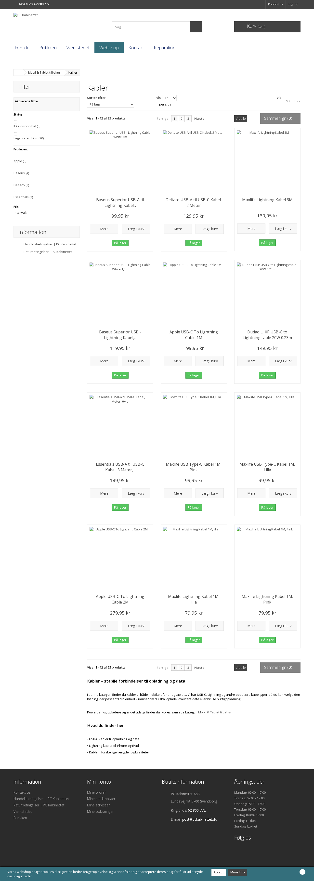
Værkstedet (78, 48)
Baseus (21, 173)
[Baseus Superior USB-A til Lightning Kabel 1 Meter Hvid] (120, 161)
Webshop (109, 48)
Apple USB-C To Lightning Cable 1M (194, 334)
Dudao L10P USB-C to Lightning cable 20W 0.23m (267, 334)
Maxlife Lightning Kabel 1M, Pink (267, 599)
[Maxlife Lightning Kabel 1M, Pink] (267, 557)
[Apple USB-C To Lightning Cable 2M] (120, 557)
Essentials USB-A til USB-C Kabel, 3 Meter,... (120, 467)
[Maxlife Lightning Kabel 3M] (267, 161)
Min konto (99, 781)
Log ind (293, 4)
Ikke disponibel (26, 126)
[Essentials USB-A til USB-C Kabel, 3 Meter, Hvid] (120, 425)
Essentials (23, 197)
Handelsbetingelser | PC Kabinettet (49, 244)
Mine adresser (98, 805)
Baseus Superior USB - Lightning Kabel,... (120, 334)
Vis (158, 97)
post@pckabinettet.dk (199, 819)
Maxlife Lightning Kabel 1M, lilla (194, 599)
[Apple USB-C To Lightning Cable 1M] (193, 293)
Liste (297, 101)
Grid (288, 101)
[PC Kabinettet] (58, 25)
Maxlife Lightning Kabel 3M (267, 199)
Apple (19, 161)
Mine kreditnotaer (101, 798)
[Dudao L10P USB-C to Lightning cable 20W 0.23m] (267, 293)
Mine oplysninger (100, 811)
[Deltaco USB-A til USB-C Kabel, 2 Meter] (193, 161)
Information (32, 232)
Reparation (164, 48)
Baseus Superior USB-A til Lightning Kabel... (120, 202)
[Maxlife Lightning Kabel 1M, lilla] (193, 557)
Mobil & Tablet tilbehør (215, 712)
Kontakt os (275, 4)
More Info (237, 872)
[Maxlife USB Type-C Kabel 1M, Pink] (193, 425)
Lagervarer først (28, 138)
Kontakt (136, 48)
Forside (22, 48)
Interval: (19, 212)
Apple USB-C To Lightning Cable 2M (120, 599)
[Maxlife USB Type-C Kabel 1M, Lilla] (267, 425)
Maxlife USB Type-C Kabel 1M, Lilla (267, 467)
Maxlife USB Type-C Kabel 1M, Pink (194, 467)
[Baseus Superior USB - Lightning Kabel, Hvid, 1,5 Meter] (120, 293)
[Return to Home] (18, 72)
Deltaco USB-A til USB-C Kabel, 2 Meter (194, 202)
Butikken (48, 48)
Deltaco (21, 185)
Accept (218, 872)
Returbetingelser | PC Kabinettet (47, 252)
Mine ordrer (96, 792)
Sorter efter (96, 97)
